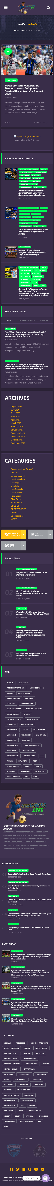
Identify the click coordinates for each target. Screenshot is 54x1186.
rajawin (10, 761)
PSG (42, 756)
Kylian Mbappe (12, 730)
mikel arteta (11, 750)
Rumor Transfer (13, 766)
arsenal (10, 693)
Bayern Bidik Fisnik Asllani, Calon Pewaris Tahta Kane (31, 573)
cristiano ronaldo (14, 719)
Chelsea (27, 714)
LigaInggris (11, 735)
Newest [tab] (10, 320)
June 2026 (15, 413)
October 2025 (17, 440)
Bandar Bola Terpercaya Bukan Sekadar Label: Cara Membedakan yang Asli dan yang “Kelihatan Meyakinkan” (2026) (33, 292)
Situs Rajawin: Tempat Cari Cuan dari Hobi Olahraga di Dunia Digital (33, 231)
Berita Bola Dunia (27, 704)
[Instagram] (30, 1170)
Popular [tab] (44, 320)
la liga (25, 730)
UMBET (14, 512)
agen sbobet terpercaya (15, 688)
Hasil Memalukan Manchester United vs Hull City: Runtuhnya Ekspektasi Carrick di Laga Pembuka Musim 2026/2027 (25, 334)
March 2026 (16, 423)
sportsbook (25, 771)
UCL (26, 777)
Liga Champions (18, 479)
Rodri (35, 761)
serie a (38, 766)
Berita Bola (11, 704)
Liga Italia (15, 486)
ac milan (10, 683)
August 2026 (16, 406)
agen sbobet (23, 683)
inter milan (11, 724)
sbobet (27, 766)
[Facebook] (11, 1170)
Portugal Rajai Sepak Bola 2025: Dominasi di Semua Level (31, 654)
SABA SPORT (17, 502)
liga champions (39, 730)
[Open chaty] (46, 1178)
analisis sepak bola (37, 688)
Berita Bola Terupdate (34, 709)
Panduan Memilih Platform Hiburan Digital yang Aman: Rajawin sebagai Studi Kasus (31, 192)
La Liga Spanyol (18, 476)
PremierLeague (29, 756)
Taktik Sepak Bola (13, 777)
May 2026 (15, 416)
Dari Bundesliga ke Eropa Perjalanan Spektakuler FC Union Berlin (31, 593)
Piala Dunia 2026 (28, 750)
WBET (14, 519)
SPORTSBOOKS (18, 509)
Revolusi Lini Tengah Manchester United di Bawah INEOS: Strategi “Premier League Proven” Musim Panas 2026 (31, 988)
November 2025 (18, 436)
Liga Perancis (17, 489)
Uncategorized (17, 516)
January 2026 (17, 430)
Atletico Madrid (24, 693)
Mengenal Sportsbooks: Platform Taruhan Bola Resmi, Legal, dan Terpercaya (32, 252)
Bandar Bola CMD (13, 698)
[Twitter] (18, 1170)
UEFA (35, 777)
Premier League (12, 756)
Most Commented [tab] (27, 320)
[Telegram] (42, 1170)
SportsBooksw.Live (12, 1177)
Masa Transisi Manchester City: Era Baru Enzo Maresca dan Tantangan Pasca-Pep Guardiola (29, 1020)
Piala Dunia (16, 496)
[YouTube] (36, 1170)
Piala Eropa (16, 499)
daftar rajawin (32, 719)
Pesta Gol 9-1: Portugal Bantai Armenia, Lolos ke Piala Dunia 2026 (32, 613)
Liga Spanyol (16, 492)
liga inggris (26, 735)
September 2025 (18, 443)
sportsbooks (40, 771)
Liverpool (26, 740)
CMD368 (14, 472)
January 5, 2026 (10, 97)
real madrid (22, 761)
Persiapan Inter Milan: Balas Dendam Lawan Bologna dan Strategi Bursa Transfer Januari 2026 (24, 89)
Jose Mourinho (27, 724)
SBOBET (15, 506)
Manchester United (32, 745)
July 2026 (15, 410)
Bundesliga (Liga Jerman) (22, 469)
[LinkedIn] (24, 1170)
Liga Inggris (16, 482)
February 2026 (17, 426)
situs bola (11, 771)
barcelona (29, 698)
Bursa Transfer (13, 714)
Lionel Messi (11, 740)
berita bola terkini (14, 709)
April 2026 (15, 420)
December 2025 (18, 433)
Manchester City (13, 745)
